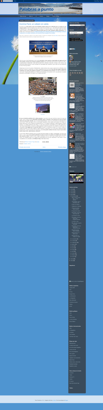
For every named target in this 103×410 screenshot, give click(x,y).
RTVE (71, 306)
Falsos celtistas (78, 154)
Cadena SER (72, 287)
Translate (79, 34)
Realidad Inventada (73, 364)
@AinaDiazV (43, 114)
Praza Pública (72, 321)
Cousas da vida (73, 349)
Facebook (72, 372)
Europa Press (72, 293)
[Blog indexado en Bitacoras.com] (73, 166)
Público (71, 304)
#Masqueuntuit (72, 343)
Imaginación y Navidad (76, 206)
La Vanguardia (72, 298)
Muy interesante (73, 300)
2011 (72, 260)
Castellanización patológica (78, 104)
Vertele (71, 379)
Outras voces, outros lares (75, 361)
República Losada (73, 366)
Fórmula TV (72, 377)
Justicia (29, 143)
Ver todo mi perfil (73, 66)
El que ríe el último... (76, 204)
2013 (72, 194)
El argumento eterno (76, 210)
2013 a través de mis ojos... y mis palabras (76, 198)
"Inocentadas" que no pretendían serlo (76, 202)
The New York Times (74, 336)
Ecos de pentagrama (74, 351)
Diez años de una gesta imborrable (76, 224)
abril (73, 251)
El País (71, 291)
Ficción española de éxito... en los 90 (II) (79, 114)
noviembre (74, 238)
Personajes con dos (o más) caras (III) (76, 213)
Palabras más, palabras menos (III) (79, 134)
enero (73, 256)
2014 (72, 192)
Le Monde (72, 332)
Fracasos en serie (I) (79, 123)
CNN (70, 328)
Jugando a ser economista (75, 357)
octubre (73, 240)
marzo (73, 253)
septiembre (74, 242)
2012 (72, 258)
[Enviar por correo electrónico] (43, 142)
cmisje (54, 400)
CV (36, 16)
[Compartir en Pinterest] (48, 142)
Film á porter (72, 353)
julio (73, 246)
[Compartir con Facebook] (47, 142)
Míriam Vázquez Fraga (76, 61)
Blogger (66, 400)
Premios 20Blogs (55, 16)
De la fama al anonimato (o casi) (79, 94)
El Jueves (72, 381)
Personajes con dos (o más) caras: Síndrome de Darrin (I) (79, 144)
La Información (73, 296)
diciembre (74, 196)
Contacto (41, 16)
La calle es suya (75, 221)
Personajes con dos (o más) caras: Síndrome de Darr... (76, 218)
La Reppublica (72, 330)
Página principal (23, 16)
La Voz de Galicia (73, 319)
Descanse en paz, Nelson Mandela (75, 230)
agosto (73, 244)
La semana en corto (76, 215)
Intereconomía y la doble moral (75, 233)
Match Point (72, 359)
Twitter (71, 374)
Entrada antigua (62, 147)
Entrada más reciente (24, 147)
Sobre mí (31, 16)
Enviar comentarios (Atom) (45, 151)
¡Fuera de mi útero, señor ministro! (75, 209)
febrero (73, 254)
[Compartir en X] (45, 142)
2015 (72, 191)
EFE (70, 289)
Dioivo (71, 315)
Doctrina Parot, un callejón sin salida (76, 236)
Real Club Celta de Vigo (74, 383)
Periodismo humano (74, 302)
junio (73, 247)
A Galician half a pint (74, 345)
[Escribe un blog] (44, 142)
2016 (72, 189)
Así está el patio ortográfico (75, 347)
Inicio (44, 147)
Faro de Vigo (72, 317)
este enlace (56, 35)
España (25, 143)
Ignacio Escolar (73, 355)
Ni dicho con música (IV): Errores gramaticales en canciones (79, 84)
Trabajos (48, 16)
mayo (73, 249)
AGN (70, 313)
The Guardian (72, 334)
